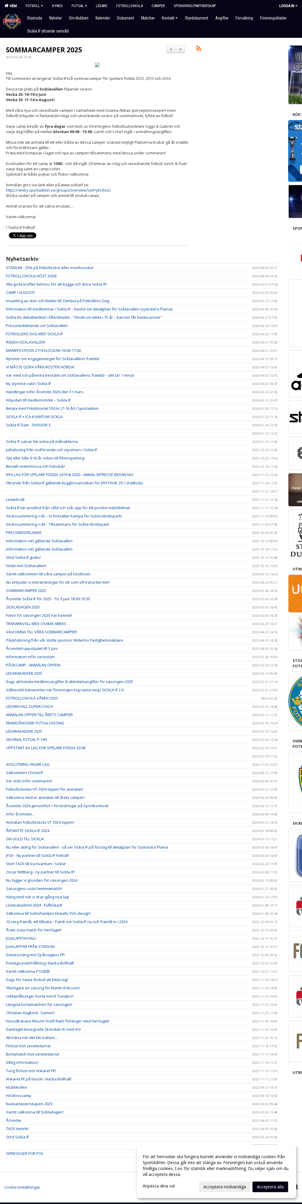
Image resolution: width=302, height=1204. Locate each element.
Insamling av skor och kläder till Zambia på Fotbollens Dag (57, 300)
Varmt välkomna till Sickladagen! (34, 1112)
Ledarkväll (15, 499)
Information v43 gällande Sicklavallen (39, 540)
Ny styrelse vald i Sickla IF (28, 383)
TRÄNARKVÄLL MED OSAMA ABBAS (36, 623)
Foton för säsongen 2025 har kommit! (39, 615)
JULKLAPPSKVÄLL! (21, 938)
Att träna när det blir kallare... (32, 1037)
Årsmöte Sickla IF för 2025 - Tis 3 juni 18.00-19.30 (48, 598)
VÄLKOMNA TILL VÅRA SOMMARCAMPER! (41, 632)
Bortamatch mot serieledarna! (32, 1054)
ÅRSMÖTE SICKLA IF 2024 (27, 830)
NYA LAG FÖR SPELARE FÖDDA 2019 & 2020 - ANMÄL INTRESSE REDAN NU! (69, 474)
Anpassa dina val (159, 1186)
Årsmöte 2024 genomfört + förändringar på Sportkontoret (57, 805)
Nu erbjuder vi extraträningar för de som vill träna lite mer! (58, 582)
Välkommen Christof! (24, 772)
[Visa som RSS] (198, 49)
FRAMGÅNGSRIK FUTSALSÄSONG (35, 723)
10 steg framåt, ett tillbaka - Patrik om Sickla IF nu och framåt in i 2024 (66, 921)
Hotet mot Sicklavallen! (26, 565)
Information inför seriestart (30, 656)
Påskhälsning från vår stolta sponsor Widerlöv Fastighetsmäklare (64, 640)
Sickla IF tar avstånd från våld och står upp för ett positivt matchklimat (68, 507)
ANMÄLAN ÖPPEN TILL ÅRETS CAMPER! (39, 714)
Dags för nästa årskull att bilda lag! (37, 979)
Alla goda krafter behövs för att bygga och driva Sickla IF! (56, 284)
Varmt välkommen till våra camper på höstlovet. (48, 574)
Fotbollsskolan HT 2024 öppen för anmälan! (44, 789)
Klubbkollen (16, 1087)
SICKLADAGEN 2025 (23, 607)
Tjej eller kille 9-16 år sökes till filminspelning (45, 458)
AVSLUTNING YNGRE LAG (28, 764)
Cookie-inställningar (22, 1187)
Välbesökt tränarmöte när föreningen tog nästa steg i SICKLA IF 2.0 (65, 689)
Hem (12, 6)
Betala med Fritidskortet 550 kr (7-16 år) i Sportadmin (52, 408)
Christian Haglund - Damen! (30, 1012)
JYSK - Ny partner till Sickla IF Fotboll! (37, 855)
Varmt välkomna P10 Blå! (28, 971)
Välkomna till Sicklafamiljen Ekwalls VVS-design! (48, 913)
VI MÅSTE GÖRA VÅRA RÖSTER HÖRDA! (40, 367)
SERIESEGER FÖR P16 (24, 1153)
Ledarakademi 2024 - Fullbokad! (34, 905)
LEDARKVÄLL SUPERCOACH (29, 706)
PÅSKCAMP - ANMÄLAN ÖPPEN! (33, 665)
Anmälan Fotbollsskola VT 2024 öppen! (40, 822)
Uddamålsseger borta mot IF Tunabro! (39, 996)
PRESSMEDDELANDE (24, 532)
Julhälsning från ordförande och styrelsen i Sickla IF (51, 449)
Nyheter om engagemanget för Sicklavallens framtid (52, 358)
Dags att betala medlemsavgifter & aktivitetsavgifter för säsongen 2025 (69, 681)
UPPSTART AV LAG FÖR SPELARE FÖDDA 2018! (46, 747)
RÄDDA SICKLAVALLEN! (25, 342)
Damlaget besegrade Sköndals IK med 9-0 (43, 1029)
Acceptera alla (270, 1187)
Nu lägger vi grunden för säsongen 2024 (41, 880)
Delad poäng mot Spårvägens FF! (35, 954)
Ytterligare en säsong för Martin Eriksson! (43, 988)
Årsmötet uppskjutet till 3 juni (32, 648)
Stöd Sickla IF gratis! (23, 557)
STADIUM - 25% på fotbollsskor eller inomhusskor (50, 267)
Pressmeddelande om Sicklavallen (37, 325)
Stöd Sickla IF (17, 1137)
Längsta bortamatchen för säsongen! (39, 1004)
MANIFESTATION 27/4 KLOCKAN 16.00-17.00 (43, 350)
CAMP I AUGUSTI (20, 292)
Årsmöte (13, 1120)
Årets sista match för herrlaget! (33, 930)
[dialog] (216, 1171)
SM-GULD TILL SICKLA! (25, 838)
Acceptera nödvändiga (224, 1187)
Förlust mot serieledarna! (28, 1045)
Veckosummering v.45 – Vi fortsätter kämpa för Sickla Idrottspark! (64, 516)
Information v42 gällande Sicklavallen (39, 549)
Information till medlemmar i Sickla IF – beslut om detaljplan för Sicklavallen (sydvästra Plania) (89, 309)
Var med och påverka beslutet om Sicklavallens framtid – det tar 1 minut (70, 375)
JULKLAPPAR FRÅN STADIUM (30, 946)
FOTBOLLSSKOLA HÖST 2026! (31, 276)
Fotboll (33, 6)
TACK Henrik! (17, 1128)
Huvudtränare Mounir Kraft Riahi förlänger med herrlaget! (57, 1021)
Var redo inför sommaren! (29, 781)
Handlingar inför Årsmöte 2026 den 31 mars (44, 391)
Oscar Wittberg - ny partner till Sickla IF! (40, 872)
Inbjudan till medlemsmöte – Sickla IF (38, 400)
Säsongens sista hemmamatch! (34, 888)
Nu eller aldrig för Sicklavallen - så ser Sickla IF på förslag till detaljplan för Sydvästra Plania (87, 847)
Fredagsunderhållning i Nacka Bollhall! (40, 963)
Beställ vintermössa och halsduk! (35, 466)
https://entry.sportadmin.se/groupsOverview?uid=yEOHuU (58, 190)
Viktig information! (22, 1062)
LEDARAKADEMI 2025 (24, 673)
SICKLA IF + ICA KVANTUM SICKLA (34, 416)
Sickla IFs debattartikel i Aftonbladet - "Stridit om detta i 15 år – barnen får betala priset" (84, 317)
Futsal (78, 6)
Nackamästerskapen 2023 (29, 1103)
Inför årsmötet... (20, 814)
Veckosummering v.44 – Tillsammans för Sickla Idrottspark (57, 524)
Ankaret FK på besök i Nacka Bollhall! (38, 1079)
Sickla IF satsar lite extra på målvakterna (42, 441)
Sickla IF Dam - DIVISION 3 (28, 425)
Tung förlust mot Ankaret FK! (31, 1070)
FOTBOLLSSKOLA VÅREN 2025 (32, 698)
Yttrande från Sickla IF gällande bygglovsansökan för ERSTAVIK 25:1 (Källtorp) (74, 483)
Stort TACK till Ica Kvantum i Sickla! (36, 863)
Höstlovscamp (18, 1095)
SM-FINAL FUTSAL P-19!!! (26, 739)
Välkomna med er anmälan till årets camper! (45, 797)
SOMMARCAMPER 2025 (44, 49)
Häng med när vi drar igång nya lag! (37, 896)
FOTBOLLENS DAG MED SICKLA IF (34, 333)
